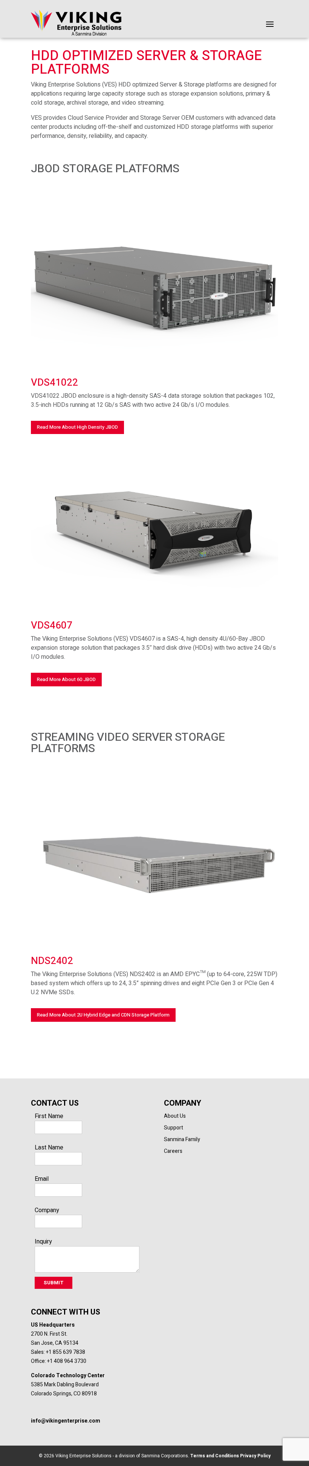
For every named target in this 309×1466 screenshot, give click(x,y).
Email (42, 1178)
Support (173, 1128)
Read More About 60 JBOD (66, 679)
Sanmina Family (182, 1139)
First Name (49, 1116)
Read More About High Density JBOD (77, 427)
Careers (173, 1151)
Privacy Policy (255, 1455)
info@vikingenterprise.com (65, 1421)
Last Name (49, 1147)
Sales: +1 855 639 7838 (58, 1352)
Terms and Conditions (214, 1455)
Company (47, 1210)
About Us (175, 1116)
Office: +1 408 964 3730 (58, 1361)
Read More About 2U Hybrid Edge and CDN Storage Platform (103, 1014)
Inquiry (43, 1241)
